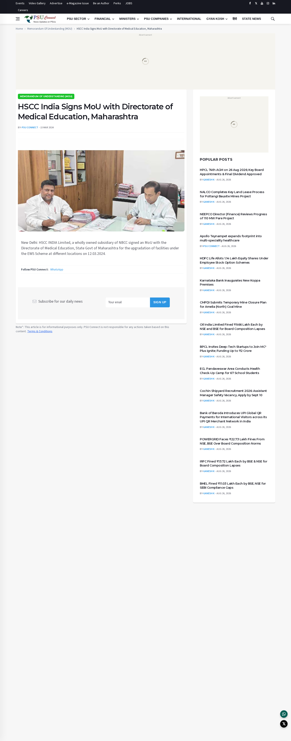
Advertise (56, 3)
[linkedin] (273, 3)
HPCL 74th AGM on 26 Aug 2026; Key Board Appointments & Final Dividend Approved (232, 172)
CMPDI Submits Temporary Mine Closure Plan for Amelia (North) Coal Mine (233, 305)
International (189, 18)
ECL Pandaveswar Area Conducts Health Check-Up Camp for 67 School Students (230, 371)
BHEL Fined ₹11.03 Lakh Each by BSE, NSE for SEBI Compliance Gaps (233, 486)
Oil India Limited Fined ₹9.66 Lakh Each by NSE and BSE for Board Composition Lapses (232, 327)
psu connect (30, 127)
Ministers (127, 18)
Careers (23, 10)
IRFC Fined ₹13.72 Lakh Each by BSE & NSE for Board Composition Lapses (233, 463)
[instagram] (268, 3)
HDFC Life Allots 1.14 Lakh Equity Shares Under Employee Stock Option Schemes (234, 260)
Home (19, 29)
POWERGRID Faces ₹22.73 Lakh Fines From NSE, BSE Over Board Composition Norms (232, 441)
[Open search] (272, 19)
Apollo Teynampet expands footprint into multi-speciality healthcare (231, 238)
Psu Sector (76, 18)
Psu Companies (156, 18)
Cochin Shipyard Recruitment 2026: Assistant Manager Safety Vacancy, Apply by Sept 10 (233, 393)
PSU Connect (211, 246)
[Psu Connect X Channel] (284, 724)
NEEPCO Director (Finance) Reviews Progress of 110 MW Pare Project (233, 216)
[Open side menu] (18, 19)
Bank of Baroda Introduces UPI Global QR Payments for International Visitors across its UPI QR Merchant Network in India (233, 417)
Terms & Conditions (39, 331)
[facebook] (250, 3)
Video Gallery (37, 3)
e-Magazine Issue (78, 3)
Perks (117, 3)
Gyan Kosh (215, 18)
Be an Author (101, 3)
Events (20, 3)
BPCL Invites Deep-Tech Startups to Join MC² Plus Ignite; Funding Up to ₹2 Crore (233, 349)
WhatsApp (56, 269)
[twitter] (256, 3)
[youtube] (262, 3)
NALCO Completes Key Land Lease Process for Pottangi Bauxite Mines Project (232, 194)
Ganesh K (209, 180)
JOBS (128, 3)
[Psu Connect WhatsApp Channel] (284, 714)
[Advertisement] (145, 62)
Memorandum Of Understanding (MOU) (49, 29)
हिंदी (235, 18)
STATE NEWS (251, 18)
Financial (103, 18)
